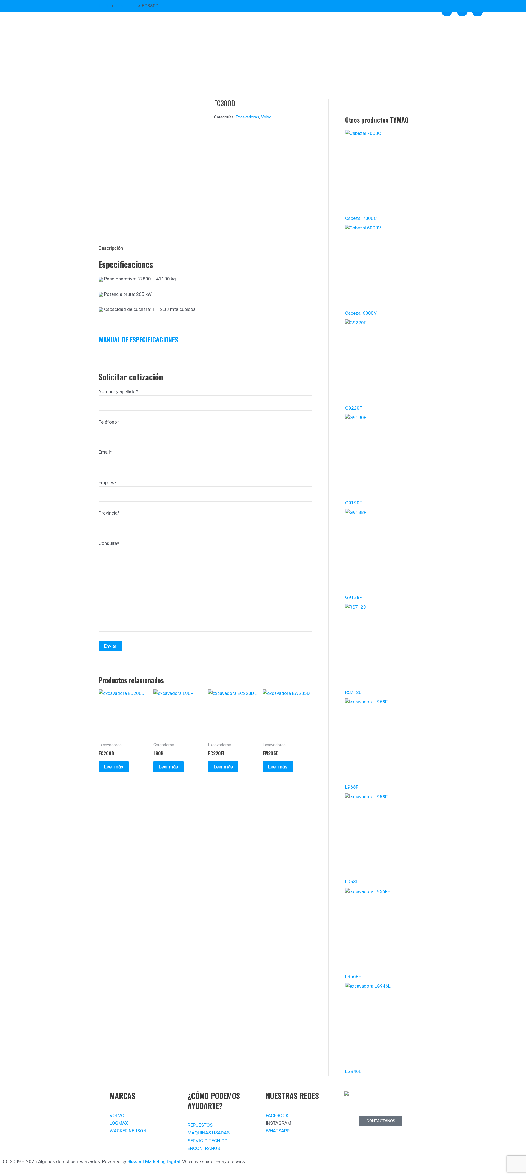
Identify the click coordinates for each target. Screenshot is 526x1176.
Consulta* (109, 543)
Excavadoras (247, 117)
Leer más (113, 766)
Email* (105, 452)
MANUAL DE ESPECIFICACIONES (138, 339)
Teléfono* (109, 422)
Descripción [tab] (111, 248)
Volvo (266, 117)
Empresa (108, 482)
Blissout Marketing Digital (153, 1161)
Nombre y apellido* (118, 391)
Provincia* (109, 513)
